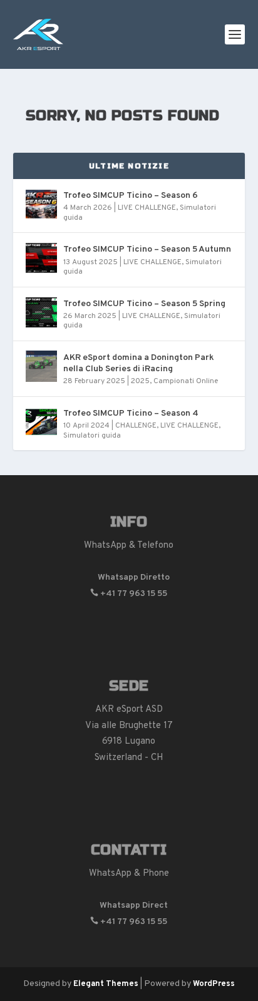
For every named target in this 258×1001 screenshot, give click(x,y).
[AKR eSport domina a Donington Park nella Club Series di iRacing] (41, 366)
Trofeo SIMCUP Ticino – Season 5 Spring (144, 304)
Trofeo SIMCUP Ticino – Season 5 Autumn (147, 249)
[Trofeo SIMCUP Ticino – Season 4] (41, 422)
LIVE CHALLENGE (147, 208)
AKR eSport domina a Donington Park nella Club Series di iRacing (138, 363)
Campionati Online (185, 381)
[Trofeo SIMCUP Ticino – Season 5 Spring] (41, 312)
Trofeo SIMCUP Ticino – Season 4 (131, 413)
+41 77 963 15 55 (128, 593)
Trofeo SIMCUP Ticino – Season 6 (130, 195)
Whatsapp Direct (129, 905)
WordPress (214, 984)
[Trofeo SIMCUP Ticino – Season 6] (41, 204)
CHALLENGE (136, 426)
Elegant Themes (105, 984)
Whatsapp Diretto (129, 577)
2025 (140, 381)
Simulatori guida (92, 436)
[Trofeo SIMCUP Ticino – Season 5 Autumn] (41, 258)
